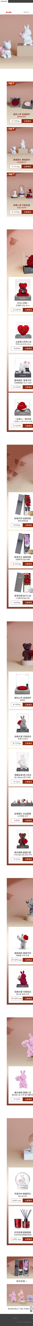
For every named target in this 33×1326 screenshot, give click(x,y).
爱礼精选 (8, 12)
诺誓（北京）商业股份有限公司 (24, 1322)
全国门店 (15, 1318)
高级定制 (26, 12)
